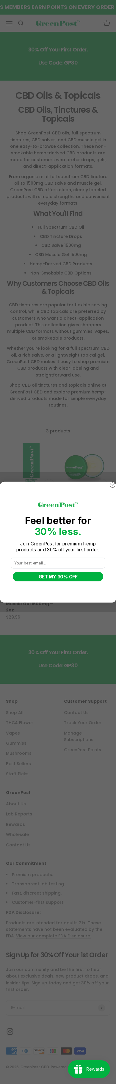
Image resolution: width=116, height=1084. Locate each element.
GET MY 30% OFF (58, 576)
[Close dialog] (112, 484)
